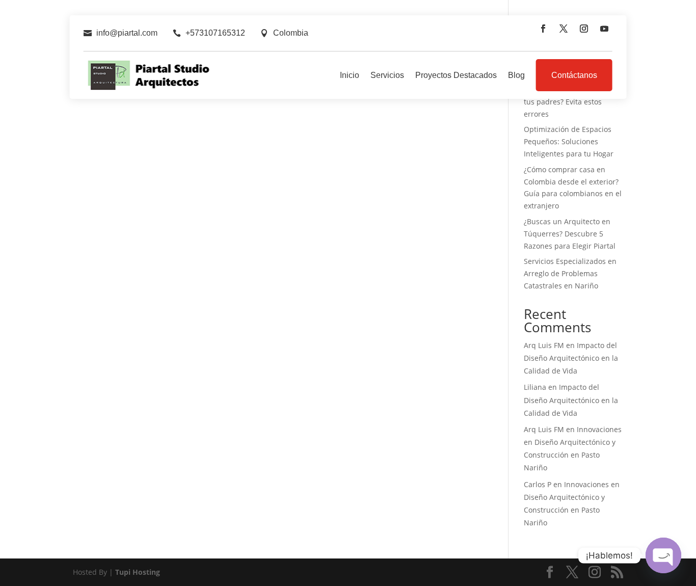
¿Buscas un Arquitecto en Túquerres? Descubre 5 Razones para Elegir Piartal (569, 234)
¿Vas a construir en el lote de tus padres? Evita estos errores (573, 102)
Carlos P (537, 484)
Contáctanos (574, 75)
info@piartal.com (126, 33)
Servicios (387, 75)
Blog (516, 75)
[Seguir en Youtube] (604, 28)
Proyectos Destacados (456, 75)
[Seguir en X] (563, 28)
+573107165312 (215, 33)
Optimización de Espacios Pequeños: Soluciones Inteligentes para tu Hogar (568, 141)
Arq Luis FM (544, 345)
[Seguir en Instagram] (584, 28)
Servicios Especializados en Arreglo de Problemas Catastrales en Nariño (570, 273)
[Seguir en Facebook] (543, 28)
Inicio (349, 75)
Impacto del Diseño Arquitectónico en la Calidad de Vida (571, 358)
